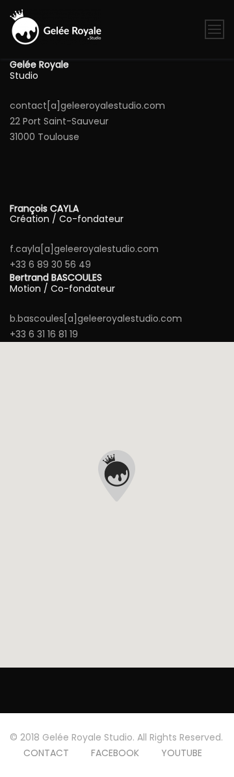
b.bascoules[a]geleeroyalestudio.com (96, 318)
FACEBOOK (115, 752)
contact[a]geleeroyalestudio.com (87, 105)
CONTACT (46, 752)
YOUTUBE (181, 752)
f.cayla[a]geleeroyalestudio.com (84, 248)
